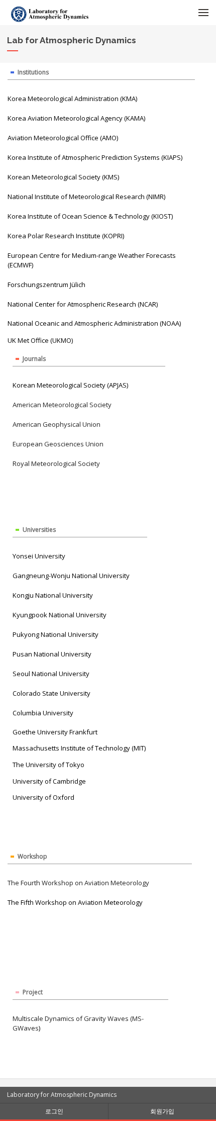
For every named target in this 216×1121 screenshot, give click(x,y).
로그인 (54, 1111)
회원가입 (162, 1111)
